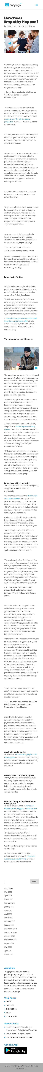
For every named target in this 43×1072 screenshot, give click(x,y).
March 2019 (8, 954)
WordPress (22, 1069)
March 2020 (8, 918)
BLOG (8, 1012)
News (32, 26)
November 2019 (10, 932)
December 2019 (10, 929)
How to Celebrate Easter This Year (19, 1037)
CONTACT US (11, 1016)
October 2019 (9, 936)
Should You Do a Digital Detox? (18, 1034)
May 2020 (8, 910)
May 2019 (8, 947)
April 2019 (8, 951)
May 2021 (8, 892)
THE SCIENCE (11, 1009)
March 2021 (8, 899)
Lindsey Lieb (11, 26)
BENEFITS (10, 1005)
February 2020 (9, 921)
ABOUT (9, 1001)
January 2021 (9, 906)
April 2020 (8, 914)
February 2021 (9, 903)
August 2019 (9, 943)
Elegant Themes (22, 1066)
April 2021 (8, 896)
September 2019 (10, 940)
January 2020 (9, 925)
